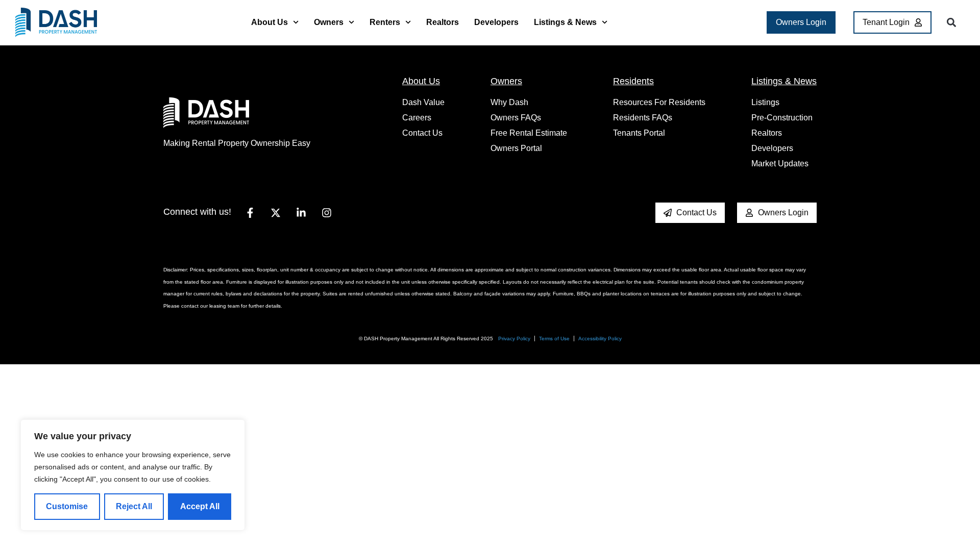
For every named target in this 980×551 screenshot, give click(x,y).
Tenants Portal (639, 133)
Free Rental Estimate (529, 133)
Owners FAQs (516, 117)
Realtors (442, 22)
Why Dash (509, 102)
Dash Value (423, 102)
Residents (633, 81)
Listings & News (565, 22)
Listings (765, 102)
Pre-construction (782, 117)
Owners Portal (516, 148)
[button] (951, 22)
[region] (132, 475)
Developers (496, 22)
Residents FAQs (642, 117)
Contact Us (422, 133)
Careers (416, 117)
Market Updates (779, 163)
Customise (67, 506)
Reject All (134, 506)
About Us (269, 22)
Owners (329, 22)
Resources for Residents (659, 102)
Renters (385, 22)
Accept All (199, 506)
